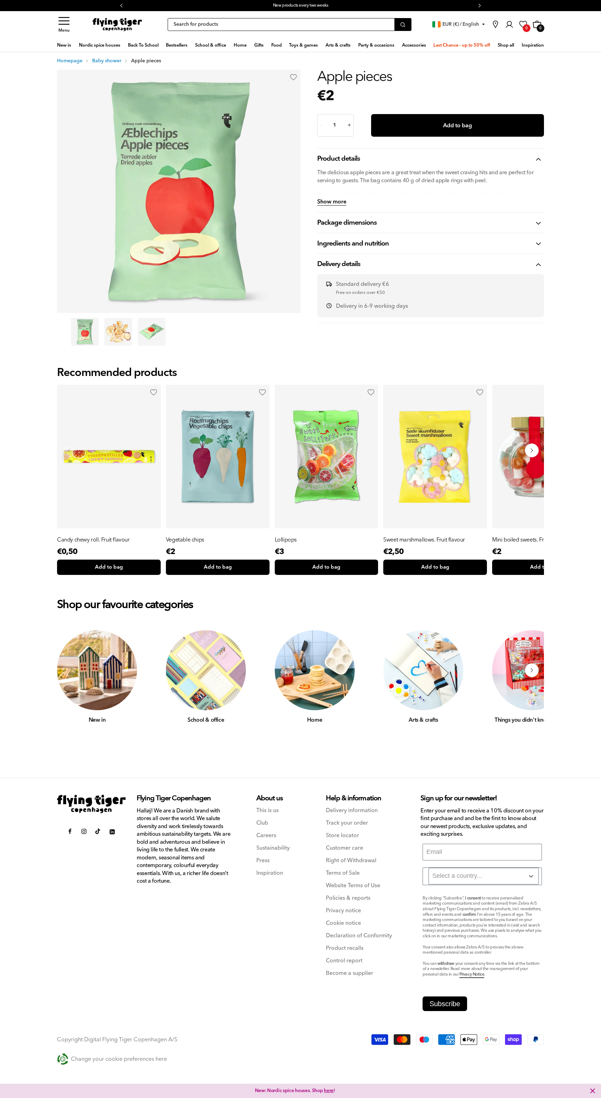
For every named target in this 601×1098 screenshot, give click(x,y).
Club (262, 823)
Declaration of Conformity (359, 935)
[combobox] (483, 876)
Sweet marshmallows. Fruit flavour (424, 539)
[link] (495, 24)
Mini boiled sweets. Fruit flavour (530, 539)
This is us (267, 810)
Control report (344, 960)
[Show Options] (531, 876)
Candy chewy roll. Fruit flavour (93, 539)
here (329, 5)
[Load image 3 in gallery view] (152, 332)
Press (263, 860)
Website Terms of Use (353, 885)
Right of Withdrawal (351, 860)
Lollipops (286, 539)
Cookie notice (343, 923)
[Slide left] (69, 670)
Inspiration (269, 873)
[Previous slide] (69, 450)
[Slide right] (532, 670)
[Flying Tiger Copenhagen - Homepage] (117, 24)
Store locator (342, 835)
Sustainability (273, 848)
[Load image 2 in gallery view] (118, 332)
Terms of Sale (343, 873)
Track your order (347, 823)
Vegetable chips (185, 539)
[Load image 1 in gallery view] (85, 332)
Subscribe (445, 1004)
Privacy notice (343, 910)
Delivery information (352, 810)
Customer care (344, 848)
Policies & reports (348, 898)
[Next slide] (532, 450)
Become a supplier (349, 973)
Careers (266, 835)
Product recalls (344, 948)
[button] (64, 24)
